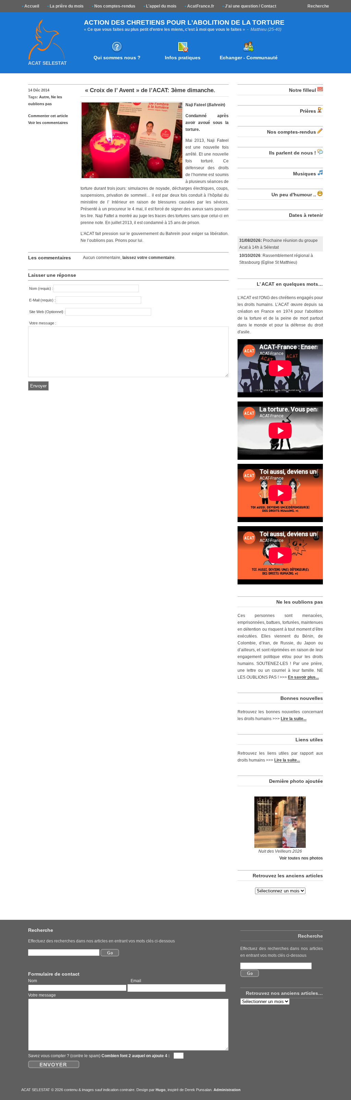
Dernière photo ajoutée (296, 781)
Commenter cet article (48, 116)
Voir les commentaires (48, 123)
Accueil (30, 6)
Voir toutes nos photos (301, 858)
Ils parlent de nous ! (292, 153)
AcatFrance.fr (199, 6)
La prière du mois (65, 6)
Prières (308, 111)
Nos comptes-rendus (113, 6)
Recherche (318, 6)
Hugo (161, 1090)
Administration (227, 1090)
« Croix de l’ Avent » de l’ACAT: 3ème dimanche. (150, 90)
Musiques (304, 173)
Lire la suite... (293, 718)
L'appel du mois (160, 6)
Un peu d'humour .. (293, 194)
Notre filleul (302, 90)
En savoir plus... (303, 677)
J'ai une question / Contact (249, 6)
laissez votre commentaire (148, 257)
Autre (44, 97)
